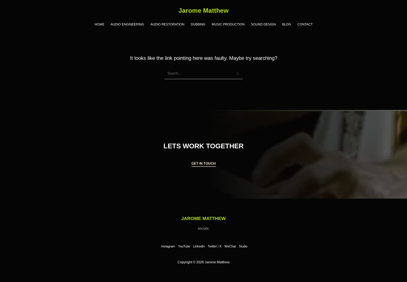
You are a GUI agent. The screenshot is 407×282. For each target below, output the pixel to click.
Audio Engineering (127, 24)
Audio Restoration (167, 24)
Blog (286, 24)
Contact (305, 24)
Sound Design (263, 24)
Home (99, 24)
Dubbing (198, 24)
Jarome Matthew (203, 10)
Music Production (228, 24)
